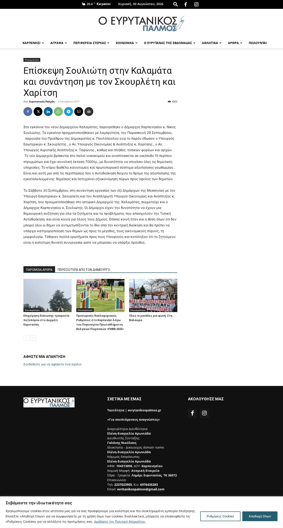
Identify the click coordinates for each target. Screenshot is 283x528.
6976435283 (149, 484)
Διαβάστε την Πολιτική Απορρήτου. (120, 521)
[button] (175, 4)
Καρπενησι (31, 43)
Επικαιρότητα (32, 59)
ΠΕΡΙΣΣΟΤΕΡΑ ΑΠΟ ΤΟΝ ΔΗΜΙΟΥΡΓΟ (84, 270)
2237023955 (123, 484)
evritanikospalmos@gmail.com (140, 489)
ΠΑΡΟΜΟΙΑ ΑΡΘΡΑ (39, 270)
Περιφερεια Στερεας (89, 43)
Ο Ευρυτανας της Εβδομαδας (168, 43)
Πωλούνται (258, 43)
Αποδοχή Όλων (260, 516)
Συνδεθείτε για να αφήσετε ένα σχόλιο (52, 364)
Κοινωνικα (125, 43)
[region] (141, 512)
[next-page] (33, 338)
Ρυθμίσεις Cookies (220, 516)
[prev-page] (26, 338)
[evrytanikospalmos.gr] (141, 23)
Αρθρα (233, 43)
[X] (38, 111)
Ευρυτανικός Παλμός (41, 101)
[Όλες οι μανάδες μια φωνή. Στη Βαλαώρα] (153, 295)
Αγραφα (56, 43)
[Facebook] (186, 4)
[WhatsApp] (58, 111)
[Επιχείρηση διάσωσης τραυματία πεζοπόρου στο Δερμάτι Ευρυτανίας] (47, 295)
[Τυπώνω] (88, 111)
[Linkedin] (48, 111)
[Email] (78, 111)
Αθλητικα (210, 43)
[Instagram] (196, 4)
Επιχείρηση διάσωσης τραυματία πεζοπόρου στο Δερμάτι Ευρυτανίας (46, 320)
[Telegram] (68, 111)
